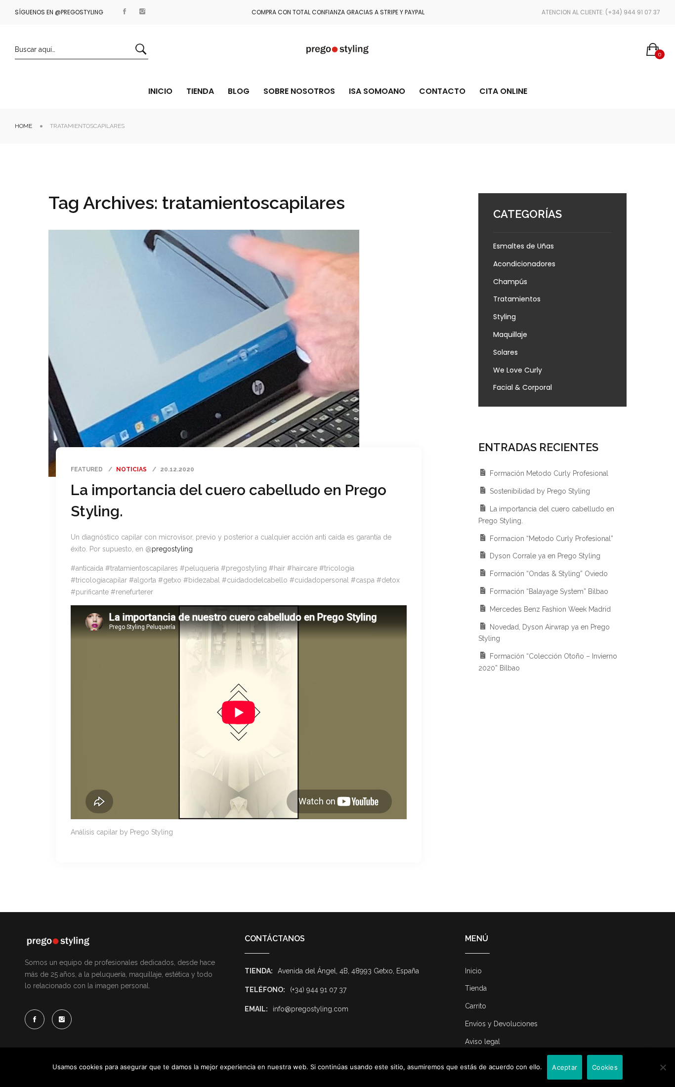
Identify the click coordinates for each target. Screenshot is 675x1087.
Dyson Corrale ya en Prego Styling (545, 556)
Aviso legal (482, 1041)
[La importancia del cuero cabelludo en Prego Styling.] (203, 353)
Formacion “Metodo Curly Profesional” (551, 539)
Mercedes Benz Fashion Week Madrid (550, 609)
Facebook (124, 9)
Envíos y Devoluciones (501, 1024)
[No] (663, 1067)
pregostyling (172, 549)
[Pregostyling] (337, 49)
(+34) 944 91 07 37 (318, 990)
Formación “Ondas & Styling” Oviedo (549, 574)
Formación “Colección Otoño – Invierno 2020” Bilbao (547, 662)
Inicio (473, 971)
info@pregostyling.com (310, 1009)
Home (23, 126)
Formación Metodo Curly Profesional (549, 473)
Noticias (131, 469)
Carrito (475, 1006)
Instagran (142, 9)
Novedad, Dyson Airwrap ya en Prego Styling (544, 633)
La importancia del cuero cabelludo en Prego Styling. (546, 515)
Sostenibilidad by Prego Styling (540, 491)
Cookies (605, 1067)
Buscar (140, 49)
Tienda (476, 988)
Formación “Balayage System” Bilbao (549, 591)
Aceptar (564, 1067)
